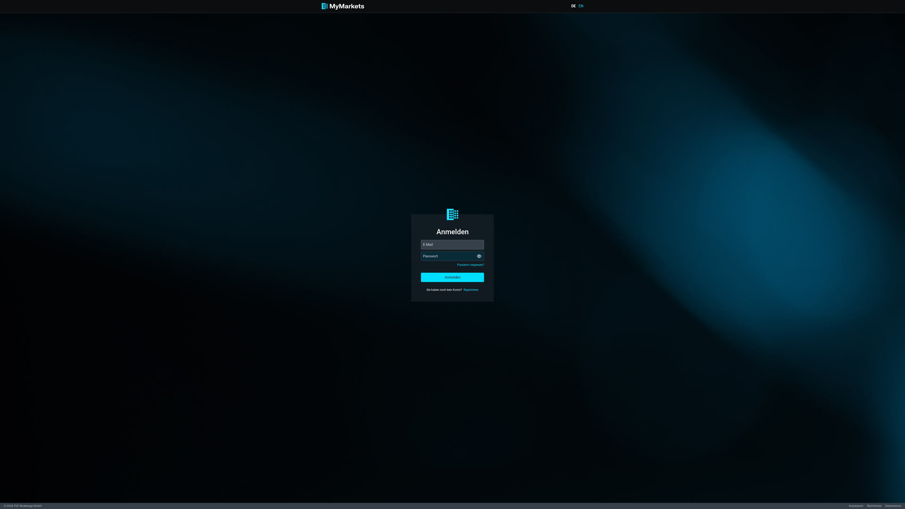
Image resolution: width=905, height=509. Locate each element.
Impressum (856, 506)
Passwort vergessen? (470, 265)
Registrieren (471, 289)
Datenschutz (893, 506)
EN (581, 6)
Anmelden (453, 277)
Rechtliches (874, 506)
